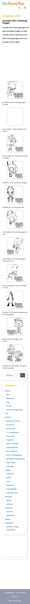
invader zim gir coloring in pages (14, 183)
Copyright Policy (9, 592)
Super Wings (11, 463)
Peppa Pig (10, 440)
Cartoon (8, 417)
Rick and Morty (11, 451)
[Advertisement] (15, 65)
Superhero (9, 508)
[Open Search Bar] (19, 7)
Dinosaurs (10, 398)
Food (8, 481)
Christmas (10, 474)
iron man (9, 512)
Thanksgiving (11, 489)
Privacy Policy (21, 592)
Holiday (7, 470)
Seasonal (8, 497)
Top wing (9, 466)
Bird (7, 395)
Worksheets (9, 523)
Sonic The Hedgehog (13, 455)
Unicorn (8, 519)
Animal (7, 391)
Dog (7, 402)
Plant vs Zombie (12, 444)
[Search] (22, 375)
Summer (9, 504)
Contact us (15, 596)
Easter (8, 478)
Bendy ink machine (13, 421)
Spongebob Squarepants (15, 459)
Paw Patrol (10, 436)
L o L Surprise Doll (12, 432)
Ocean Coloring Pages (14, 410)
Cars (6, 413)
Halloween (10, 485)
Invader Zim (10, 429)
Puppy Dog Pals (12, 447)
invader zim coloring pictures (13, 207)
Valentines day (12, 493)
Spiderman (10, 515)
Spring (8, 500)
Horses (9, 406)
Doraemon (10, 425)
